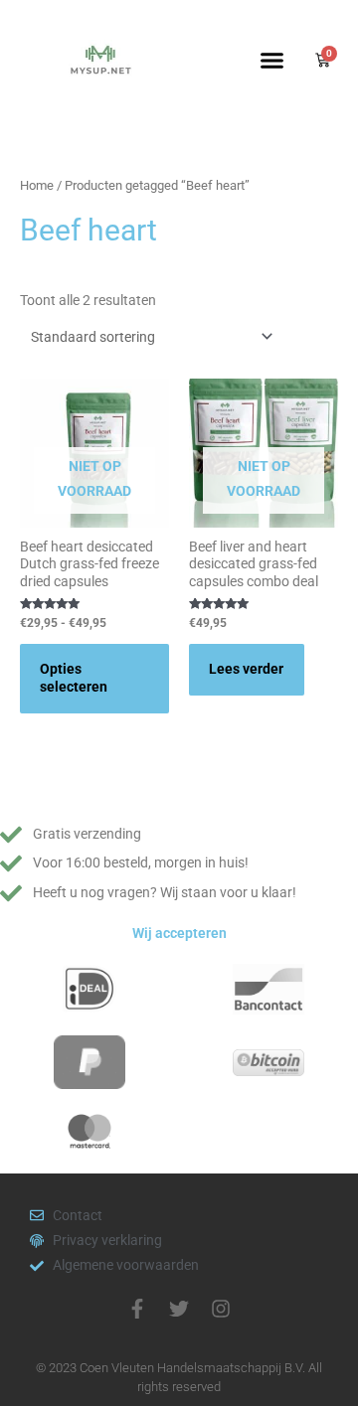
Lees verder (246, 669)
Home (37, 185)
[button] (272, 59)
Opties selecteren (73, 678)
